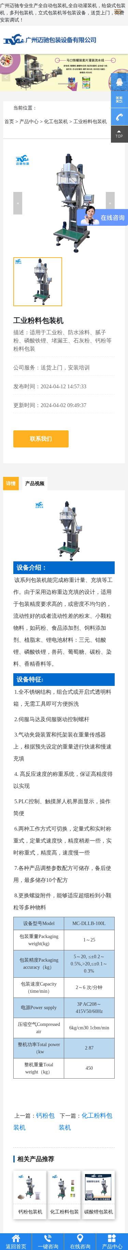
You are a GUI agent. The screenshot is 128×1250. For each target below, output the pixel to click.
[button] (17, 203)
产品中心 (29, 121)
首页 (9, 121)
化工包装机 (56, 121)
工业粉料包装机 (90, 121)
